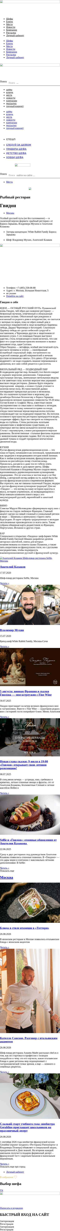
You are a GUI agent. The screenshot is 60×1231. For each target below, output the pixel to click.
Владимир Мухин (12, 630)
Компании (11, 30)
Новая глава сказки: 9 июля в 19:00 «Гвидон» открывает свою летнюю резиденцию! (24, 765)
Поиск (3, 81)
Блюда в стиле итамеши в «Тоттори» (24, 928)
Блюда (9, 21)
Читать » (4, 583)
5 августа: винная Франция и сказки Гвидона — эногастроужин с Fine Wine (26, 693)
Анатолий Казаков (12, 566)
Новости (10, 27)
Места (9, 24)
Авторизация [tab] (7, 1221)
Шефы (9, 18)
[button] (7, 870)
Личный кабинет (15, 35)
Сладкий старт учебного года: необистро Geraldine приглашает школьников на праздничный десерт (27, 1127)
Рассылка (11, 32)
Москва (10, 213)
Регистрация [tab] (6, 1224)
